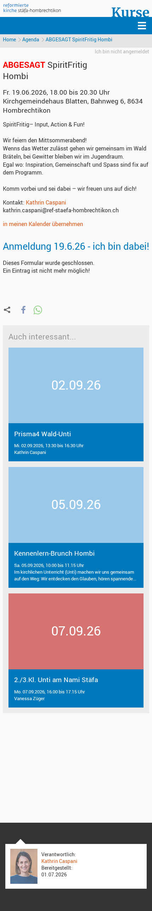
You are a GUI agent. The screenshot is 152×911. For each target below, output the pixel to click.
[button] (23, 310)
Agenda (30, 39)
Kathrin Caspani (46, 202)
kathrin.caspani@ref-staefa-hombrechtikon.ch (61, 210)
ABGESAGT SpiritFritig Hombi (79, 39)
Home (9, 39)
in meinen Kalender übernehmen (43, 224)
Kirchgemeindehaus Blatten (73, 105)
